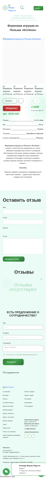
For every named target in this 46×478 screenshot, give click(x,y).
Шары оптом (6, 428)
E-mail (5, 218)
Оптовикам (27, 399)
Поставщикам (28, 406)
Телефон (6, 333)
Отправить (11, 362)
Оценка (5, 228)
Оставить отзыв (12, 259)
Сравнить (8, 101)
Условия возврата (8, 402)
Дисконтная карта (8, 406)
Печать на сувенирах (9, 431)
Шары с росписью (8, 413)
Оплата (5, 399)
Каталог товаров (29, 391)
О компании (6, 391)
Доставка (5, 395)
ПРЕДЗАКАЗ (11, 108)
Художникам (28, 402)
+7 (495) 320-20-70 (30, 429)
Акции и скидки (28, 395)
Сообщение (7, 343)
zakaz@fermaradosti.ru (31, 432)
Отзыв (5, 236)
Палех (5, 424)
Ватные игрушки (8, 420)
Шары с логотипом (8, 417)
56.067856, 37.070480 (26, 462)
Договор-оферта (8, 410)
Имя (4, 207)
